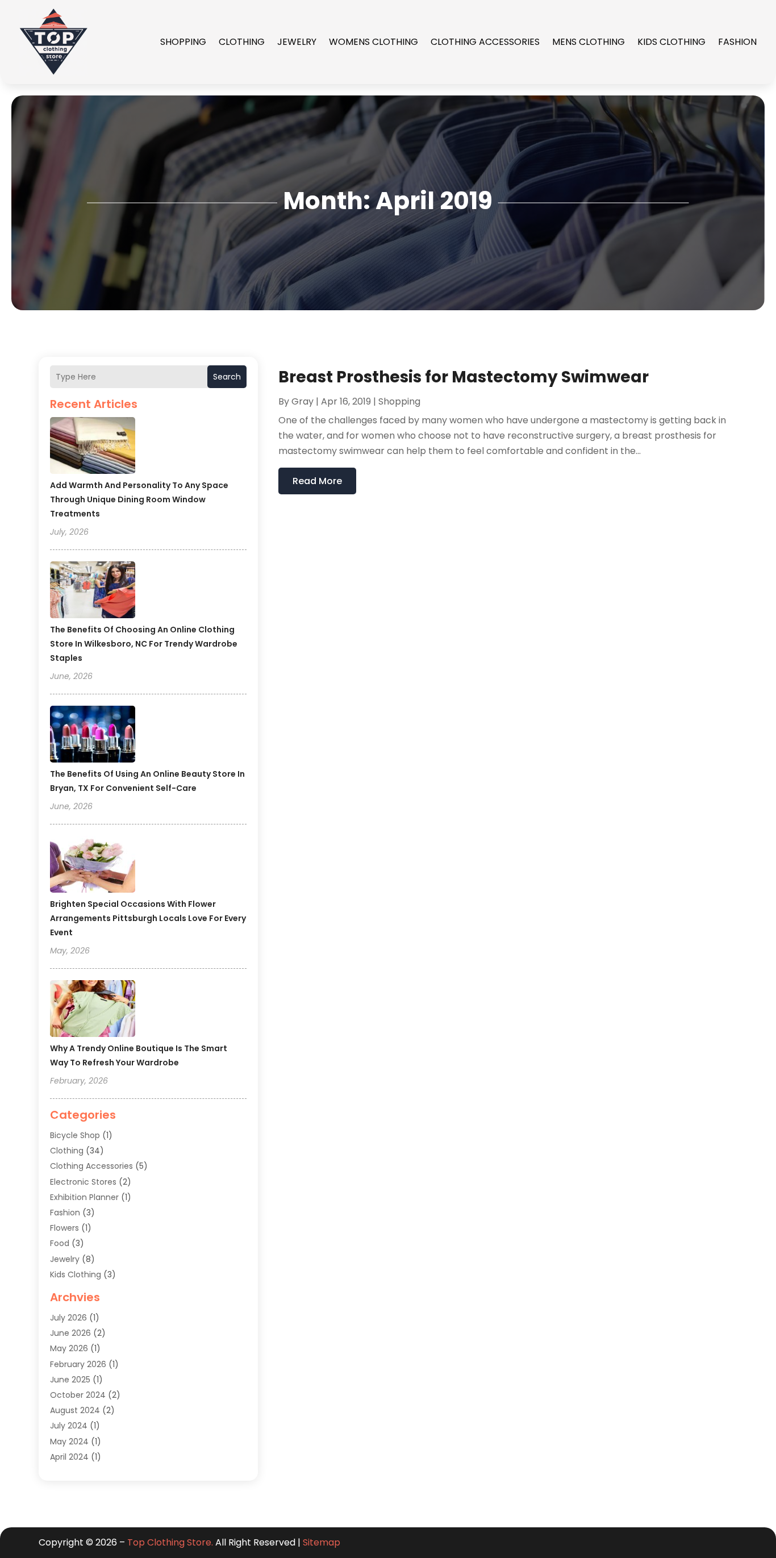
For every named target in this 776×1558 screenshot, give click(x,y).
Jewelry (296, 41)
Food (59, 1243)
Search (227, 376)
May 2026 (69, 1348)
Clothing (242, 41)
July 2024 (68, 1425)
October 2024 (78, 1395)
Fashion (737, 41)
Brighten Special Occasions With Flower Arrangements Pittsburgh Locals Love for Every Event (148, 918)
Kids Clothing (671, 41)
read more (317, 481)
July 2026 (68, 1317)
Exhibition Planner (84, 1197)
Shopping (183, 41)
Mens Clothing (588, 41)
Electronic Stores (83, 1182)
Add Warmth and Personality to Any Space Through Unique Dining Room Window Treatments (139, 499)
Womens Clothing (373, 41)
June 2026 (70, 1333)
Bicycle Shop (75, 1135)
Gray (302, 401)
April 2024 (69, 1457)
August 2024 (75, 1410)
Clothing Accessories (485, 41)
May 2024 (69, 1441)
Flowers (64, 1228)
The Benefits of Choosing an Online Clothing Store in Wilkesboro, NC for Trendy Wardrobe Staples (143, 644)
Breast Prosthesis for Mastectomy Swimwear (463, 377)
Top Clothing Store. (170, 1542)
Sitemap (321, 1542)
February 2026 (78, 1364)
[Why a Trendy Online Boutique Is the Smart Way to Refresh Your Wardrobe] (92, 1010)
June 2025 (70, 1379)
